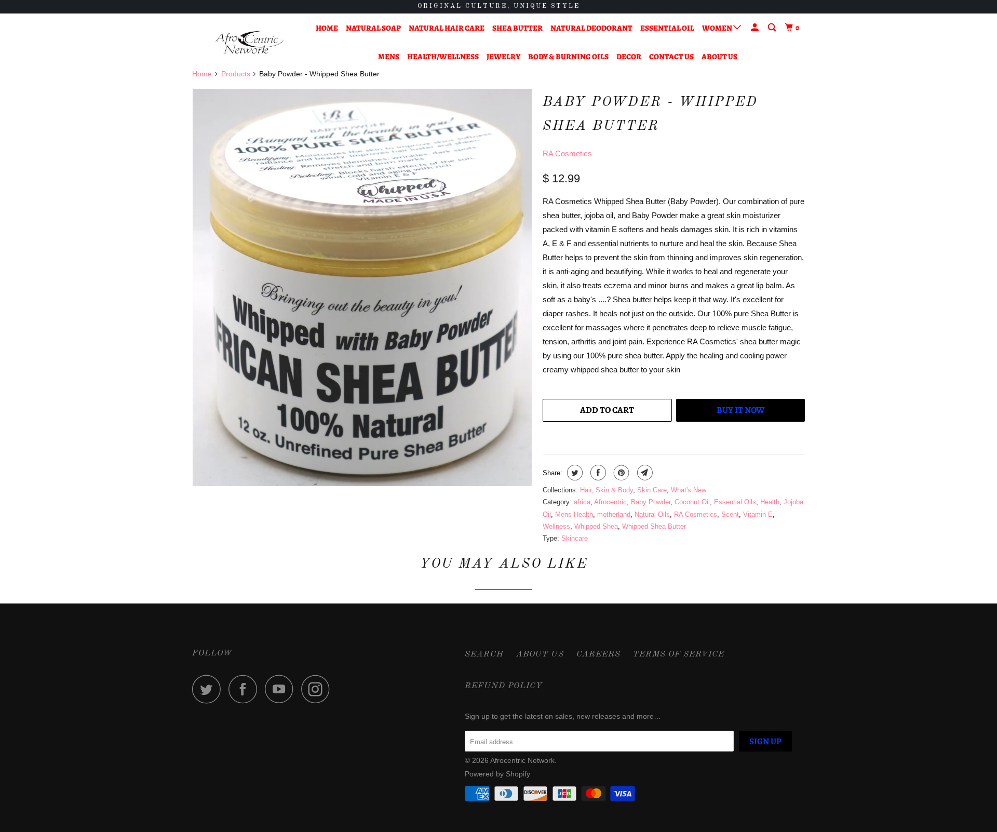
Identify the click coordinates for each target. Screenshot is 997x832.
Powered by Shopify (497, 774)
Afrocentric (610, 502)
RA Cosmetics (567, 153)
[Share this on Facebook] (597, 472)
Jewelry (503, 56)
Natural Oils (652, 514)
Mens (388, 56)
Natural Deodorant (591, 28)
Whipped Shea (596, 526)
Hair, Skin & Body (606, 490)
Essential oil (667, 28)
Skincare (574, 538)
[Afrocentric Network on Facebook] (245, 689)
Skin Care (652, 490)
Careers (598, 654)
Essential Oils (735, 502)
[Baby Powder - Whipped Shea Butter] (362, 287)
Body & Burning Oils (568, 56)
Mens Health (574, 514)
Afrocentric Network (522, 760)
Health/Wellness (443, 56)
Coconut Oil (692, 502)
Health (769, 502)
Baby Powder (650, 502)
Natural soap (373, 28)
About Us (719, 56)
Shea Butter (517, 28)
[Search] (772, 27)
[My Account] (755, 27)
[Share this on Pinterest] (620, 472)
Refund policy (504, 686)
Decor (628, 56)
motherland (613, 514)
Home (327, 28)
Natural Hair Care (446, 28)
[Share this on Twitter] (573, 472)
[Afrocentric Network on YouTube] (282, 689)
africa (582, 502)
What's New (688, 490)
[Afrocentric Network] (245, 42)
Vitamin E (758, 514)
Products (235, 74)
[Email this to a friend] (644, 472)
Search (484, 654)
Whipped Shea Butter (654, 526)
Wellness (556, 526)
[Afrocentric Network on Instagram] (318, 689)
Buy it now (740, 410)
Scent (730, 514)
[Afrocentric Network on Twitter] (209, 689)
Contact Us (671, 56)
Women (717, 28)
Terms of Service (678, 654)
